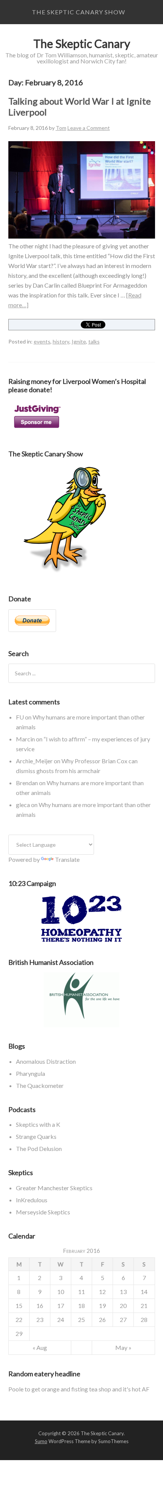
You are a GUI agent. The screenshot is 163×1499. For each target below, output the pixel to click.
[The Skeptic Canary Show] (65, 574)
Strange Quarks (36, 1136)
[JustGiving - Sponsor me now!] (36, 429)
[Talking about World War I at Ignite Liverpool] (81, 236)
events (42, 341)
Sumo (41, 1441)
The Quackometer (40, 1085)
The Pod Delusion (39, 1148)
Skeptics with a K (38, 1124)
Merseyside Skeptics (43, 1212)
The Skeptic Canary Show (78, 11)
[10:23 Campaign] (81, 918)
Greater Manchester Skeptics (54, 1187)
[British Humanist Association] (81, 999)
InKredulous (31, 1199)
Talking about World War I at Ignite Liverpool (79, 106)
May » (123, 1347)
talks (94, 341)
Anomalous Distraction (46, 1061)
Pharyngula (30, 1073)
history (61, 341)
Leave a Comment (88, 128)
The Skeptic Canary (81, 43)
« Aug (40, 1347)
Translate (67, 859)
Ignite (79, 341)
